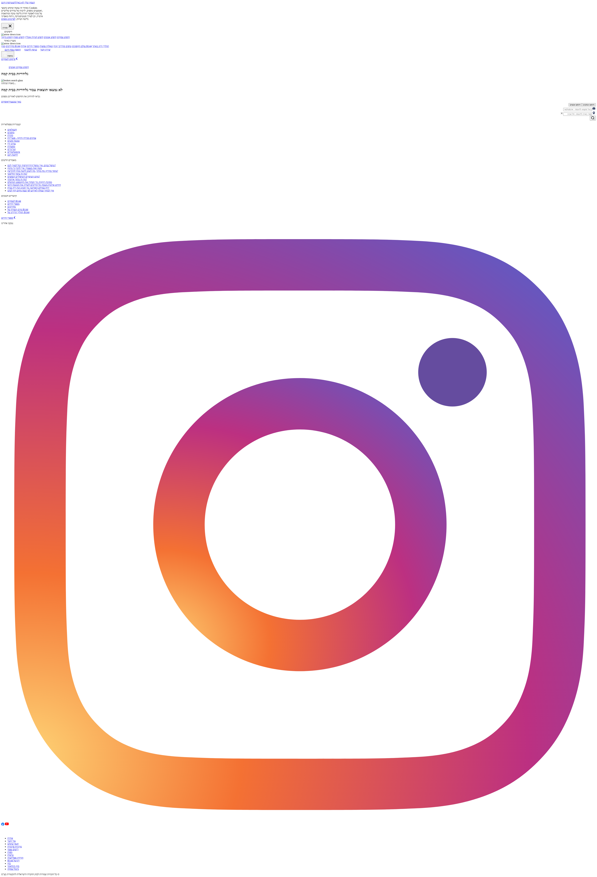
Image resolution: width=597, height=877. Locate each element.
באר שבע (16, 101)
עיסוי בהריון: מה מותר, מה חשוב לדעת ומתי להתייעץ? (32, 171)
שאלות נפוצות (46, 46)
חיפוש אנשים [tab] (575, 105)
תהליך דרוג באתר (100, 46)
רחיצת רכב (12, 155)
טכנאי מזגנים (13, 141)
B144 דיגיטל (13, 860)
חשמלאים (12, 129)
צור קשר (11, 841)
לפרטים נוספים (8, 19)
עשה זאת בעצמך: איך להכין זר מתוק (24, 168)
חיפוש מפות (18, 37)
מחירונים (10, 46)
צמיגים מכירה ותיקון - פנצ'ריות (21, 138)
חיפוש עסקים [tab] (589, 105)
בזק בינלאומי (13, 866)
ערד (10, 101)
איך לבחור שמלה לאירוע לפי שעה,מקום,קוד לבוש (30, 190)
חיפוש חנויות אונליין (34, 37)
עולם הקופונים (79, 46)
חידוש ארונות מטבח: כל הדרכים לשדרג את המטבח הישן (34, 185)
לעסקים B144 (14, 201)
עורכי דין (11, 143)
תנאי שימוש (13, 844)
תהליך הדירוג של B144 (18, 212)
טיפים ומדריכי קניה (62, 46)
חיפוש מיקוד (7, 37)
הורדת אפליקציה (15, 857)
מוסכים (10, 132)
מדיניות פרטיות (14, 846)
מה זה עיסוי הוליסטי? (17, 173)
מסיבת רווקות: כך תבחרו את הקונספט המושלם (29, 182)
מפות (9, 852)
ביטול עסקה (13, 869)
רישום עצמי (13, 849)
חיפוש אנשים (50, 37)
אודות (10, 838)
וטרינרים (11, 149)
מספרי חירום (33, 46)
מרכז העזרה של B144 (17, 209)
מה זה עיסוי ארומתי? (17, 179)
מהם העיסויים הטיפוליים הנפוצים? (23, 176)
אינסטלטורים (13, 152)
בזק (9, 863)
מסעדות (11, 146)
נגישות (10, 855)
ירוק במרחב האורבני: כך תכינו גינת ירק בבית (28, 187)
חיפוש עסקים (63, 37)
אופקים (4, 101)
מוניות (10, 135)
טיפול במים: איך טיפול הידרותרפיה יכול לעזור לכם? (31, 165)
